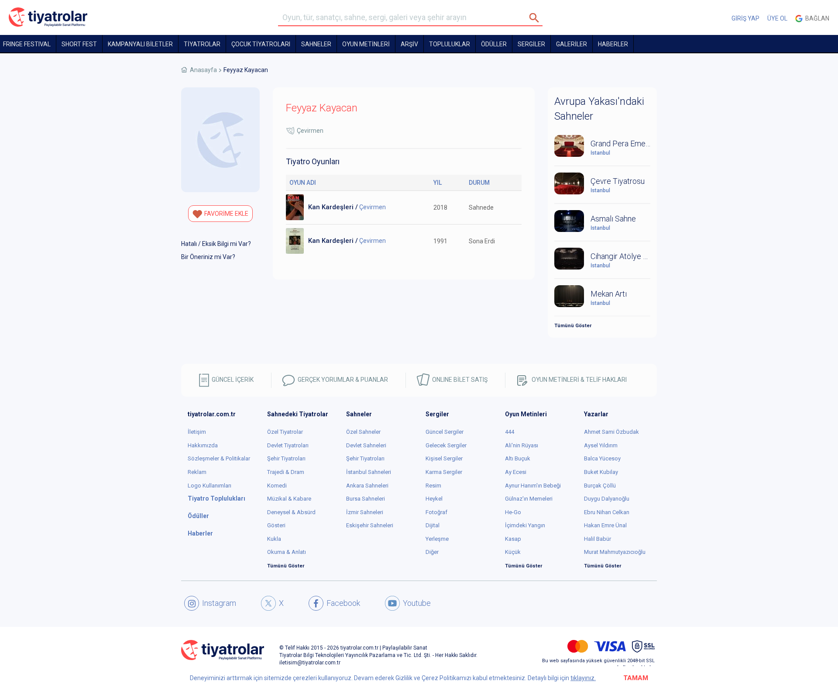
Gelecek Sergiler (446, 445)
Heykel (434, 498)
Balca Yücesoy (602, 458)
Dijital (433, 525)
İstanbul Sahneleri (368, 472)
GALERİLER (571, 44)
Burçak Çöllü (600, 485)
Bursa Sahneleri (365, 498)
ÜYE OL (777, 18)
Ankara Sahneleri (367, 485)
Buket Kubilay (601, 472)
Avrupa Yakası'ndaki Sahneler (599, 108)
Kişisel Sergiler (444, 458)
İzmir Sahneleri (364, 512)
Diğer (432, 552)
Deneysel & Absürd (291, 512)
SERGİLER (531, 44)
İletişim (197, 432)
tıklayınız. (583, 677)
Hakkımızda (203, 445)
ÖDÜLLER (494, 44)
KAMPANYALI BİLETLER (140, 44)
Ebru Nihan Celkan (606, 512)
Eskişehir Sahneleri (369, 525)
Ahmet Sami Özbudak (611, 432)
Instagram (219, 603)
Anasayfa (203, 69)
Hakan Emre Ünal (605, 525)
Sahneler (316, 44)
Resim (433, 485)
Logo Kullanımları (209, 485)
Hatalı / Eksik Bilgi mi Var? (216, 243)
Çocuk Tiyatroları (260, 44)
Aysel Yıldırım (601, 445)
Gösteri (276, 525)
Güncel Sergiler (445, 432)
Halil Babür (597, 539)
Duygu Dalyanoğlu (606, 498)
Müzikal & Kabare (289, 498)
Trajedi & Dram (285, 472)
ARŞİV (409, 44)
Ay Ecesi (515, 472)
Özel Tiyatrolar (285, 432)
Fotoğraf (436, 512)
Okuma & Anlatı (286, 552)
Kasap (513, 539)
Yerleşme (437, 539)
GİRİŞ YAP (745, 18)
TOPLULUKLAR (449, 44)
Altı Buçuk (517, 458)
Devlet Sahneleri (366, 445)
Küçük (513, 552)
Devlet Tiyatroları (288, 445)
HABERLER (613, 44)
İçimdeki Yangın (525, 525)
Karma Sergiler (444, 472)
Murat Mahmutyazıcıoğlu (615, 552)
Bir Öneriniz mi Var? (208, 256)
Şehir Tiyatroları (286, 458)
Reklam (197, 472)
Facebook (343, 603)
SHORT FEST (79, 44)
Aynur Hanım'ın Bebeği (533, 485)
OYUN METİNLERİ (366, 44)
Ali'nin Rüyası (521, 445)
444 (509, 432)
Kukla (274, 539)
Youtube (417, 603)
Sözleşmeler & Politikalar (219, 458)
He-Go (513, 512)
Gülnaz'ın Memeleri (529, 498)
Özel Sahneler (363, 432)
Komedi (277, 485)
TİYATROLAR (202, 44)
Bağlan (816, 18)
